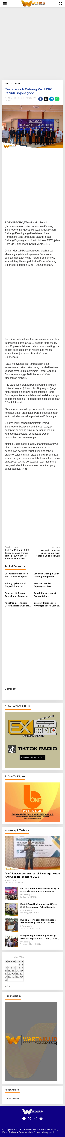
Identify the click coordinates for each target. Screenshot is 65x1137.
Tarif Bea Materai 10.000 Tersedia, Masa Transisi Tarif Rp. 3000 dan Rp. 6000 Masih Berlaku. (17, 553)
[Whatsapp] (57, 99)
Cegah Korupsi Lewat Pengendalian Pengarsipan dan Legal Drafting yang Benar (46, 594)
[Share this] (40, 99)
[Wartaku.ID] (33, 3)
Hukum (8, 100)
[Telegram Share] (51, 99)
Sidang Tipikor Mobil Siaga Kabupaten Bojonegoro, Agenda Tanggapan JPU (16, 585)
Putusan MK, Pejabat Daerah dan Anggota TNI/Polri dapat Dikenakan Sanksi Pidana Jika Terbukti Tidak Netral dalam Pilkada (18, 594)
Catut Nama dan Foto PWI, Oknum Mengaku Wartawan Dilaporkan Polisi (16, 575)
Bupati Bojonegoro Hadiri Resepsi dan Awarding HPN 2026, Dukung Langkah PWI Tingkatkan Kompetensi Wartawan (39, 921)
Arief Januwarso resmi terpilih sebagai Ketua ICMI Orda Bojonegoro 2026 (32, 875)
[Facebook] (24, 1119)
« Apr (7, 986)
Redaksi (13, 1132)
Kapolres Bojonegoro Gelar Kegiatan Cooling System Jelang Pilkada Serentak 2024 (17, 604)
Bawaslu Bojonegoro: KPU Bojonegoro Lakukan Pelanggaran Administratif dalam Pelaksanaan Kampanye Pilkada (47, 604)
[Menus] (4, 3)
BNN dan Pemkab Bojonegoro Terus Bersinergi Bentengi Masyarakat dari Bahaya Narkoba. (47, 585)
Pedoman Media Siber (29, 1132)
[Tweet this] (46, 99)
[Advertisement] (32, 44)
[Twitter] (30, 1119)
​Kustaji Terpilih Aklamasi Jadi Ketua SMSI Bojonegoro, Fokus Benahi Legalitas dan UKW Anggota (38, 905)
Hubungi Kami (47, 1132)
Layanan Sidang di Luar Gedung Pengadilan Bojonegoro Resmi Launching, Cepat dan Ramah (46, 575)
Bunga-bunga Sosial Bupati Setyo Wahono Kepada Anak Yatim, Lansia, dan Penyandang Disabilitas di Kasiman (39, 937)
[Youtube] (41, 1119)
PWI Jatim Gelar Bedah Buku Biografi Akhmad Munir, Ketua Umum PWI (39, 890)
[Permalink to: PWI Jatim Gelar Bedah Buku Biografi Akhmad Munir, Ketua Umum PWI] (11, 893)
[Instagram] (35, 1119)
